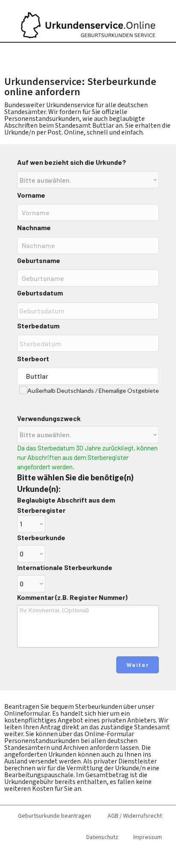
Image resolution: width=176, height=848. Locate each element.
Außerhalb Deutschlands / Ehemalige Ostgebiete (93, 390)
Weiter (137, 664)
